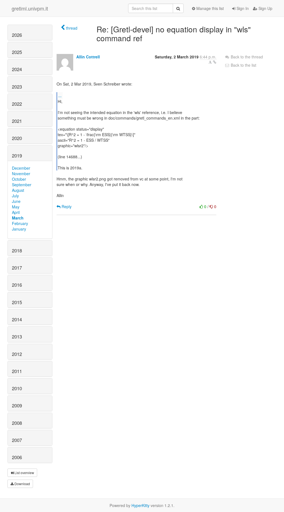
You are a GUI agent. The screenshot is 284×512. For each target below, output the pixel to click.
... (60, 95)
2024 (17, 69)
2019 (17, 155)
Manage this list (209, 8)
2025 (17, 52)
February (20, 223)
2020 (17, 138)
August (18, 190)
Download (22, 483)
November (21, 173)
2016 (17, 284)
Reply (66, 206)
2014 (17, 319)
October (19, 179)
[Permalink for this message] (214, 62)
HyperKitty (140, 505)
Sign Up (264, 8)
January (19, 229)
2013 (17, 336)
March (18, 218)
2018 (17, 250)
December (21, 168)
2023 (17, 86)
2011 (17, 371)
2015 (17, 302)
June (16, 201)
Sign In (242, 8)
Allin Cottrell (88, 57)
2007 (17, 440)
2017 (17, 267)
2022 (17, 103)
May (15, 207)
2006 (17, 457)
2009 (17, 405)
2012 (17, 354)
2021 (17, 121)
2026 (17, 35)
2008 (17, 423)
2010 (17, 388)
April (16, 212)
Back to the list (243, 65)
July (15, 195)
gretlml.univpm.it (30, 8)
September (21, 184)
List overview (24, 472)
